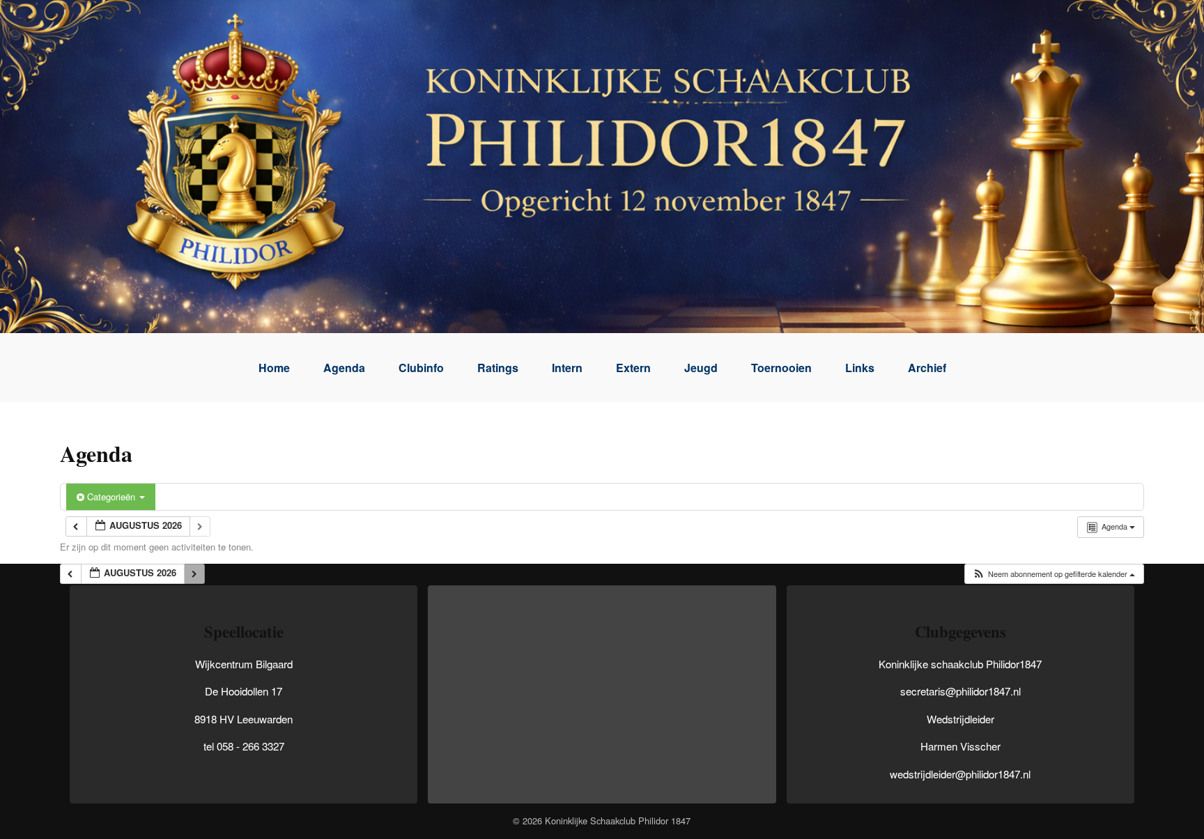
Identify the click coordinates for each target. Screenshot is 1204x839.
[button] (1053, 573)
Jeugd (701, 368)
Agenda (344, 368)
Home (274, 368)
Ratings (497, 368)
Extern (633, 368)
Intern (567, 368)
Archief (927, 368)
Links (859, 368)
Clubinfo (421, 368)
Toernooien (781, 368)
